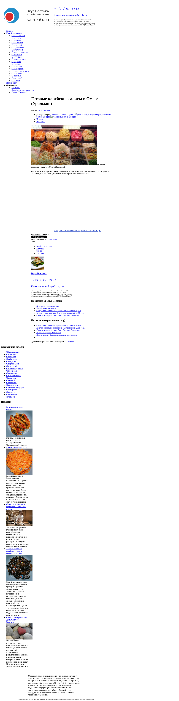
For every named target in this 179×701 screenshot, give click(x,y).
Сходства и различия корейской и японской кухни (58, 311)
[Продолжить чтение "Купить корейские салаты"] (19, 436)
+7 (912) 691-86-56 (66, 8)
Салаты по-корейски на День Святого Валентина (58, 315)
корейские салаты (44, 246)
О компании (52, 239)
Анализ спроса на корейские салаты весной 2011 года (60, 313)
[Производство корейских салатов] (26, 24)
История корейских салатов (48, 332)
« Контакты (70, 342)
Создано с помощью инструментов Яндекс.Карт (77, 231)
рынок (39, 251)
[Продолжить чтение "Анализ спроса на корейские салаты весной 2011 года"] (19, 580)
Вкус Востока (44, 110)
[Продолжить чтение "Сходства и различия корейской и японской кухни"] (19, 525)
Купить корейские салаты (47, 306)
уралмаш (40, 253)
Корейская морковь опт (46, 308)
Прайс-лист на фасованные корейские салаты (56, 335)
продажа (40, 248)
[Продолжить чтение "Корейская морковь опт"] (19, 474)
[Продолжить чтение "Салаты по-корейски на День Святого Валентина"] (19, 639)
